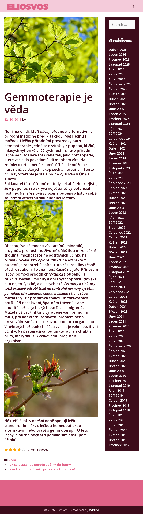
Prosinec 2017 (119, 445)
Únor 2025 (116, 109)
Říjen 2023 (116, 173)
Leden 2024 (117, 158)
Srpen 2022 (117, 227)
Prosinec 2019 (119, 381)
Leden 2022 (117, 262)
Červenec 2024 (120, 138)
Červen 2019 (118, 400)
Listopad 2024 (119, 123)
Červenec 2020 (120, 346)
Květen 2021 (118, 301)
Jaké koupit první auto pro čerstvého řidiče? (42, 469)
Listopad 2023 (119, 168)
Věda (12, 460)
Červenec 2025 (120, 84)
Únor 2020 (116, 371)
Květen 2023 (118, 193)
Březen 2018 (118, 440)
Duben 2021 (117, 306)
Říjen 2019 (116, 390)
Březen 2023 (118, 203)
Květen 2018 (118, 435)
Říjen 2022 (116, 217)
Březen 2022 (118, 252)
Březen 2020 (118, 366)
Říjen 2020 (116, 331)
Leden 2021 (117, 321)
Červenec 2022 (120, 232)
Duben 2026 (117, 50)
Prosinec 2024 (119, 119)
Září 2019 (116, 395)
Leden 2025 (117, 114)
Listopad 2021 (119, 272)
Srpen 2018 (117, 425)
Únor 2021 (116, 316)
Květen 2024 (118, 143)
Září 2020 (116, 336)
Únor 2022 (116, 257)
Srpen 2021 (117, 287)
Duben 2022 (117, 247)
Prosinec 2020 (119, 326)
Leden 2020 (117, 376)
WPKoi (94, 510)
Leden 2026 (117, 54)
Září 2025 (116, 74)
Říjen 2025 (116, 69)
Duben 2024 (117, 148)
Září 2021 (116, 282)
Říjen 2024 (116, 129)
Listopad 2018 (119, 410)
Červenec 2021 (120, 292)
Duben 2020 (117, 361)
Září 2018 (116, 420)
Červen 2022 (118, 237)
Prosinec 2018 (119, 405)
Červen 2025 (118, 89)
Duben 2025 (117, 99)
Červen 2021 (118, 297)
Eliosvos (27, 6)
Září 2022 (116, 222)
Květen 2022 (118, 242)
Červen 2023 (118, 188)
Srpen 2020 (117, 341)
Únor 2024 (116, 153)
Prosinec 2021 (119, 267)
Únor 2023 (116, 208)
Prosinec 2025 (119, 59)
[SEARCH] (132, 6)
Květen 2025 (118, 94)
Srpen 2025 (117, 79)
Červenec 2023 (120, 183)
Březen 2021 (118, 311)
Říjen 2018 (116, 415)
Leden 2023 (117, 212)
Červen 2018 (118, 430)
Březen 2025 (118, 104)
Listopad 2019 (119, 385)
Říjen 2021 (116, 277)
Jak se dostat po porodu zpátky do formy (40, 464)
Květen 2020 (118, 356)
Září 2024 (116, 133)
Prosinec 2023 (119, 163)
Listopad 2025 (119, 64)
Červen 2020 (118, 351)
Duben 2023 (117, 198)
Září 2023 (116, 178)
